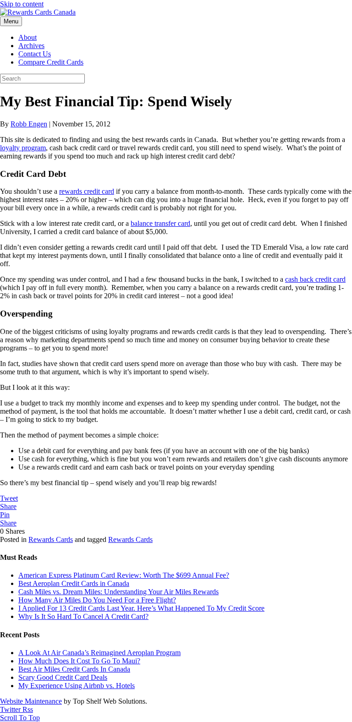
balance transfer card (160, 223)
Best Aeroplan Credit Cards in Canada (73, 583)
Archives (31, 45)
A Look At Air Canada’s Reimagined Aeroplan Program (99, 652)
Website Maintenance (31, 701)
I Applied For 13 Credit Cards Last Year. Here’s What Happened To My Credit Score (141, 608)
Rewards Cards (50, 539)
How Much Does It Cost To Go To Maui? (79, 661)
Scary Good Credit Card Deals (62, 677)
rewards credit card (86, 191)
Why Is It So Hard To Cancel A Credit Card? (83, 616)
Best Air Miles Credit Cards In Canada (74, 669)
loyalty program (23, 148)
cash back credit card (315, 279)
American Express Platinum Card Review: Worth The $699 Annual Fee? (123, 575)
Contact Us (34, 54)
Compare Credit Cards (50, 62)
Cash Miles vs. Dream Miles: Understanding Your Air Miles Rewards (118, 592)
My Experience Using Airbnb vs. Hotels (76, 685)
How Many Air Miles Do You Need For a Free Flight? (97, 600)
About (27, 37)
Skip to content (22, 4)
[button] (20, 718)
